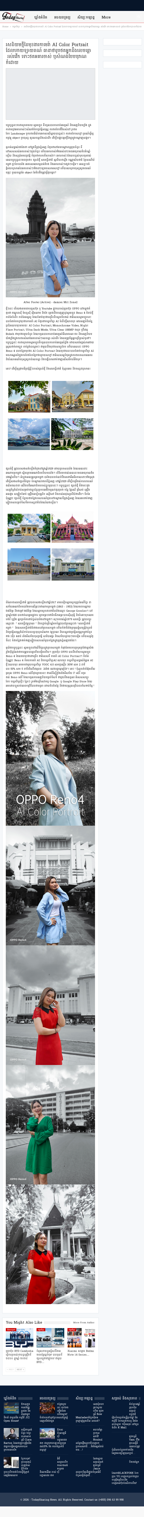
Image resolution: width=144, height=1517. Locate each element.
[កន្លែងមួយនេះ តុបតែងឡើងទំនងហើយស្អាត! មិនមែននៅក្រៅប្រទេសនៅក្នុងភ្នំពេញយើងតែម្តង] (47, 1408)
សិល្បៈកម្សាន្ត (86, 17)
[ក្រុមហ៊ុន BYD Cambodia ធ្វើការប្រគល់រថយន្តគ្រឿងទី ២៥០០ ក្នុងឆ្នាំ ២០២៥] (20, 1337)
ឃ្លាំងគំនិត (40, 17)
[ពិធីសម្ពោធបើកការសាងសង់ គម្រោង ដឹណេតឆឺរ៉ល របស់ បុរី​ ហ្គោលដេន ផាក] (47, 1462)
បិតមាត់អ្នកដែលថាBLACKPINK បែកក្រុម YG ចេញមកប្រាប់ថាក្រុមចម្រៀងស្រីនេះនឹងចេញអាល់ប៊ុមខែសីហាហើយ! (125, 1472)
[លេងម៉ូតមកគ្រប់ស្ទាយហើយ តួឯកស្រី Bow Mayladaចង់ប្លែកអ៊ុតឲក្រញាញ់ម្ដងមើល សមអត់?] (83, 1408)
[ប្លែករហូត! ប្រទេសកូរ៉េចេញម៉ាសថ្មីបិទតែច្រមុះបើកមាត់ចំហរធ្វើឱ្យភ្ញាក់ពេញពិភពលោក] (11, 1462)
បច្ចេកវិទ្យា (41, 1329)
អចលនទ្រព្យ (62, 17)
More (106, 17)
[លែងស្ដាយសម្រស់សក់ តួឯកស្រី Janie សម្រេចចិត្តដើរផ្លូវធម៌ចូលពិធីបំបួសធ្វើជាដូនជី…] (83, 1462)
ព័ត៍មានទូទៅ (11, 1329)
